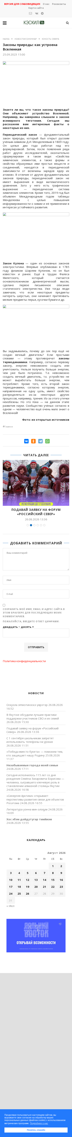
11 (19, 880)
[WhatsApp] (47, 441)
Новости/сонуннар (26, 39)
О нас (46, 4)
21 (44, 886)
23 (61, 886)
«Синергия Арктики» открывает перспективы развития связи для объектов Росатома (35, 799)
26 (27, 893)
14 (44, 880)
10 (10, 880)
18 (19, 886)
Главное (9, 426)
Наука (6, 39)
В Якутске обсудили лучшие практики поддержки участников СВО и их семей (32, 716)
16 (61, 880)
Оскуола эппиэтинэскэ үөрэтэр (27, 705)
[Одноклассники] (33, 441)
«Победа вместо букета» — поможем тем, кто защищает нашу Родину (34, 753)
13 (36, 880)
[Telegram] (40, 441)
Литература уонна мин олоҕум (26, 809)
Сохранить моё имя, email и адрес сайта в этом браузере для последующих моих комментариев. (34, 613)
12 (27, 880)
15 (52, 880)
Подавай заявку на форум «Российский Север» (36, 512)
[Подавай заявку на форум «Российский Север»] (36, 483)
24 (10, 893)
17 (10, 886)
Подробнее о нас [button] (39, 1123)
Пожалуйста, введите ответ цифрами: (31, 621)
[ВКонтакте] (26, 441)
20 (36, 886)
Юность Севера (50, 39)
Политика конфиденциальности (24, 661)
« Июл (10, 906)
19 (27, 886)
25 (19, 893)
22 (52, 886)
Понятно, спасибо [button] (36, 1130)
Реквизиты (59, 4)
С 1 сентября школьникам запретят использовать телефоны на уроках (30, 740)
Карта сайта (36, 8)
